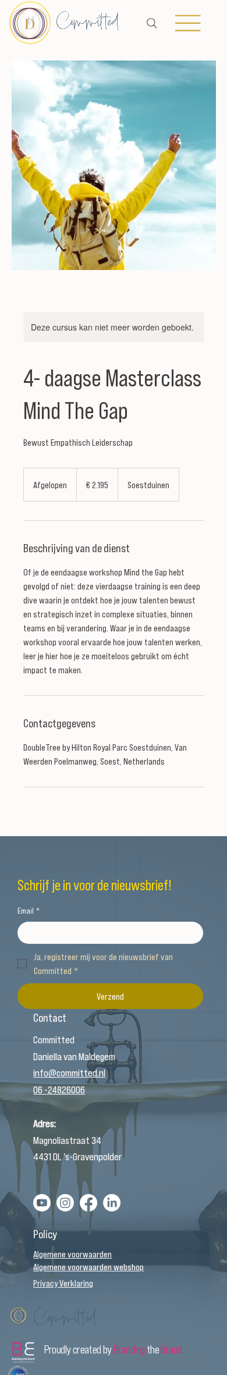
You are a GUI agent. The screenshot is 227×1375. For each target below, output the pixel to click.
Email (28, 910)
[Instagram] (65, 1202)
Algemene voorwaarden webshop (88, 1266)
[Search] (152, 23)
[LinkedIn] (111, 1202)
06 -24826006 (59, 1089)
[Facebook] (88, 1202)
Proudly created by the (113, 1349)
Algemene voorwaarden (72, 1253)
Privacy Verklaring (63, 1282)
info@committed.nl (69, 1072)
